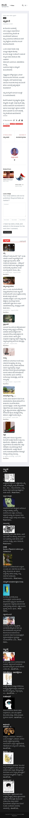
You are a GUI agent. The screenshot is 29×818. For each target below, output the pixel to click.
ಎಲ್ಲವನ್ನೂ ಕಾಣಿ (23, 241)
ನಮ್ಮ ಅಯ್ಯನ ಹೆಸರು (8, 286)
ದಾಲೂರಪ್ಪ (6, 523)
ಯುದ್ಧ (4, 358)
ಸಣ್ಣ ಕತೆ (5, 469)
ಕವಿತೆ (11, 15)
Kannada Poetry (19, 123)
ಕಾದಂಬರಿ (6, 724)
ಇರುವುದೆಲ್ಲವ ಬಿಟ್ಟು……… (9, 396)
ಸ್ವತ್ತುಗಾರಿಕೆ (6, 324)
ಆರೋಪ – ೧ (7, 726)
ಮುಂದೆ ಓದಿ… (16, 669)
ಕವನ (8, 15)
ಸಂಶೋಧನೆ (7, 696)
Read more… (16, 492)
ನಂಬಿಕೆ (5, 471)
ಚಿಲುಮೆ (4, 5)
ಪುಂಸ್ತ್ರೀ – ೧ (6, 751)
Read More (6, 274)
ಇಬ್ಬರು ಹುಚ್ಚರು (7, 496)
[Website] (14, 160)
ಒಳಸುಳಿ (6, 651)
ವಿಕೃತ (4, 435)
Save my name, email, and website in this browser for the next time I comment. (14, 226)
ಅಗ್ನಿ (4, 253)
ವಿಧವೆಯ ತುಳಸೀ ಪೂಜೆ (8, 179)
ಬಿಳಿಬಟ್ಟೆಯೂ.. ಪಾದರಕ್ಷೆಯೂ (12, 672)
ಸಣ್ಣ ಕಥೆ (7, 240)
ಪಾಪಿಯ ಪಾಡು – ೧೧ (19, 184)
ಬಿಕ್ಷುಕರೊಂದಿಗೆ (7, 614)
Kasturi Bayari (6, 125)
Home (4, 15)
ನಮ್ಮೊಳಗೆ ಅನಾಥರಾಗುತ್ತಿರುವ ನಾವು (13, 582)
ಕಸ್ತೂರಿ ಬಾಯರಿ (14, 157)
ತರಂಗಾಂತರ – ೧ (8, 780)
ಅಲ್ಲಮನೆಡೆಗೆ (12, 123)
